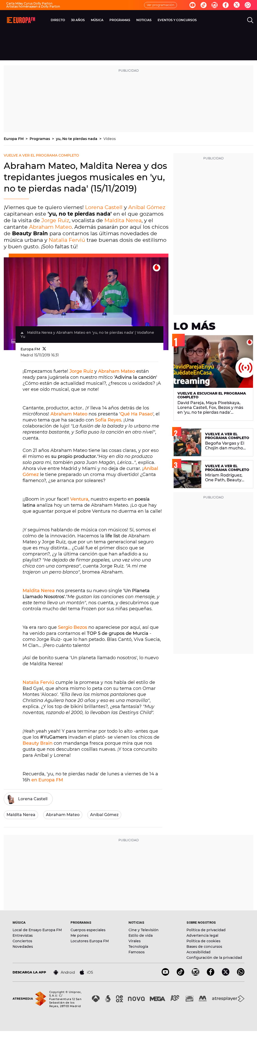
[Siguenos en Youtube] (192, 5)
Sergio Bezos (72, 627)
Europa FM (14, 138)
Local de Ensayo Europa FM (37, 930)
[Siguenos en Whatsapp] (248, 5)
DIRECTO (58, 20)
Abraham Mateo (50, 227)
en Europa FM (47, 780)
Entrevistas (23, 935)
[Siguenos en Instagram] (215, 5)
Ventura (79, 499)
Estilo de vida (140, 935)
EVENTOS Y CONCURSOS (177, 20)
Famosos (136, 952)
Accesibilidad (198, 952)
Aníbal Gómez (146, 207)
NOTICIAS (144, 20)
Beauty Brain (37, 743)
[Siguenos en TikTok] (180, 974)
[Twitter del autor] (44, 349)
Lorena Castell (103, 207)
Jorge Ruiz (55, 220)
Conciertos (22, 941)
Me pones (79, 935)
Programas (40, 138)
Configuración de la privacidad (214, 957)
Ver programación (160, 5)
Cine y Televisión (143, 930)
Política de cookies (203, 941)
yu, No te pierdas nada (77, 138)
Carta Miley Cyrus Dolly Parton (29, 3)
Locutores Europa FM (90, 941)
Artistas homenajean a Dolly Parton (33, 6)
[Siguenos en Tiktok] (204, 5)
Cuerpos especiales (88, 930)
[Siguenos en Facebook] (226, 5)
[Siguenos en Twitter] (237, 5)
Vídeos (109, 138)
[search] (250, 20)
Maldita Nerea (123, 220)
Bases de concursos (204, 946)
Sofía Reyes (108, 420)
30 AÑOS (78, 20)
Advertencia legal (202, 935)
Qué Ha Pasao (136, 414)
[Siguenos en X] (225, 974)
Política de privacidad (206, 930)
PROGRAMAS (119, 20)
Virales (134, 941)
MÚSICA (97, 20)
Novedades (23, 946)
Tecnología (138, 946)
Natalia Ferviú (67, 240)
